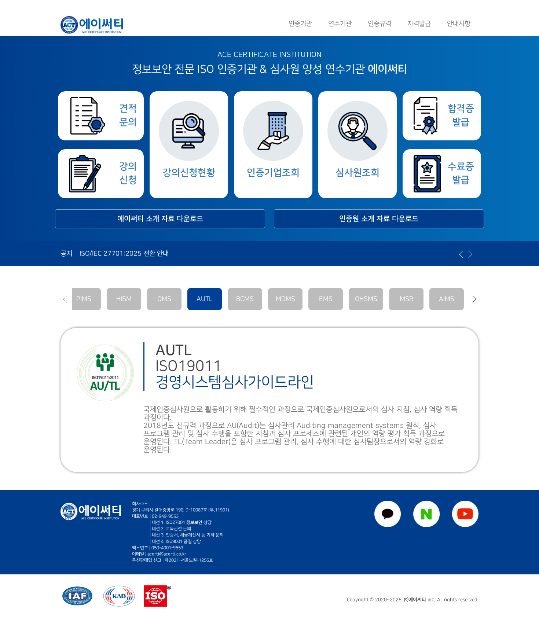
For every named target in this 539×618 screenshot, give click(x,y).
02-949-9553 (165, 516)
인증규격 (379, 23)
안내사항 (458, 23)
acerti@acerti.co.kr (166, 554)
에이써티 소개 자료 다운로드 (160, 219)
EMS (326, 298)
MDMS (285, 298)
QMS (164, 298)
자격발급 (419, 23)
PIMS (83, 298)
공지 (66, 253)
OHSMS (366, 298)
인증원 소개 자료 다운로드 (378, 219)
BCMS (245, 298)
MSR (406, 298)
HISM (124, 298)
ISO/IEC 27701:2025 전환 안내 (124, 253)
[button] (65, 299)
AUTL (205, 298)
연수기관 (340, 23)
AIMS (446, 298)
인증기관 (300, 23)
